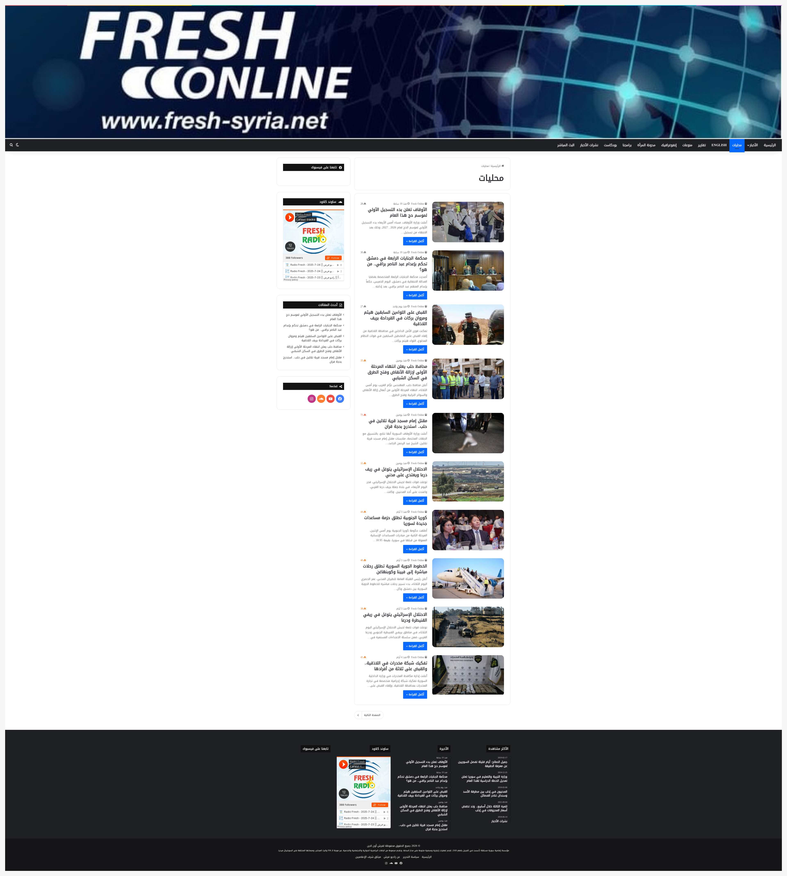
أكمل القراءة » (415, 241)
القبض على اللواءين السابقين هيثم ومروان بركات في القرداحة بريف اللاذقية (395, 318)
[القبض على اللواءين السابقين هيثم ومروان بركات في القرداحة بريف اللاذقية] (468, 324)
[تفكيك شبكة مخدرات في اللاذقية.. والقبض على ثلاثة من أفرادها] (468, 675)
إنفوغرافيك (669, 145)
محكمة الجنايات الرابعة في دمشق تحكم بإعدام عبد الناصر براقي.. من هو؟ (397, 263)
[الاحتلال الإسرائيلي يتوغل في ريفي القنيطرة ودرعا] (468, 627)
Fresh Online (417, 204)
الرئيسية (770, 145)
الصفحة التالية (372, 715)
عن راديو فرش (392, 856)
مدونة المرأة (646, 145)
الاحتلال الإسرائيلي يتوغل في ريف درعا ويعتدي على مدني (396, 472)
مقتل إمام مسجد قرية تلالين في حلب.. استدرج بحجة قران (398, 423)
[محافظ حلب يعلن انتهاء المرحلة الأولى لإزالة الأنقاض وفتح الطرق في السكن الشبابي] (468, 379)
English (719, 145)
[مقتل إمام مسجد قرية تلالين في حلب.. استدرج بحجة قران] (468, 433)
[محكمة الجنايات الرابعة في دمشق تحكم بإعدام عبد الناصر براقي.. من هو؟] (468, 270)
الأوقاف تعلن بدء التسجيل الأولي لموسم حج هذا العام (397, 212)
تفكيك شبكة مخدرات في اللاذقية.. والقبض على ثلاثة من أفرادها (396, 666)
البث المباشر (565, 145)
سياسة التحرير (411, 856)
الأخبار (754, 145)
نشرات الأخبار (589, 145)
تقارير (702, 145)
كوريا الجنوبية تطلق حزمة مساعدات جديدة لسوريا (395, 520)
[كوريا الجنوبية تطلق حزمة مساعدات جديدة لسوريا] (468, 530)
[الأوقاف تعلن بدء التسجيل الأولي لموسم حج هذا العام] (468, 222)
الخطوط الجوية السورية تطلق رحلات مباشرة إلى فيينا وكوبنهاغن (395, 569)
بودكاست (610, 145)
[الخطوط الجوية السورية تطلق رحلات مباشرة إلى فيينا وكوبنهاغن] (468, 578)
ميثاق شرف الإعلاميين (368, 856)
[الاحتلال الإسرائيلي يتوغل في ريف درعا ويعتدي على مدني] (468, 481)
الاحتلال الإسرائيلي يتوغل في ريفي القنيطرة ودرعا (395, 617)
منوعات (687, 145)
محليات (737, 145)
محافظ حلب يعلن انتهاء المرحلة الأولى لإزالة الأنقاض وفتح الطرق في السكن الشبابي (397, 372)
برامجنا (627, 145)
